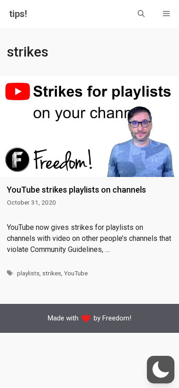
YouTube (76, 273)
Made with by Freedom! (90, 318)
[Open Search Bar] (141, 14)
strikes (51, 273)
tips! (18, 13)
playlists (28, 273)
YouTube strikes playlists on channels (76, 189)
